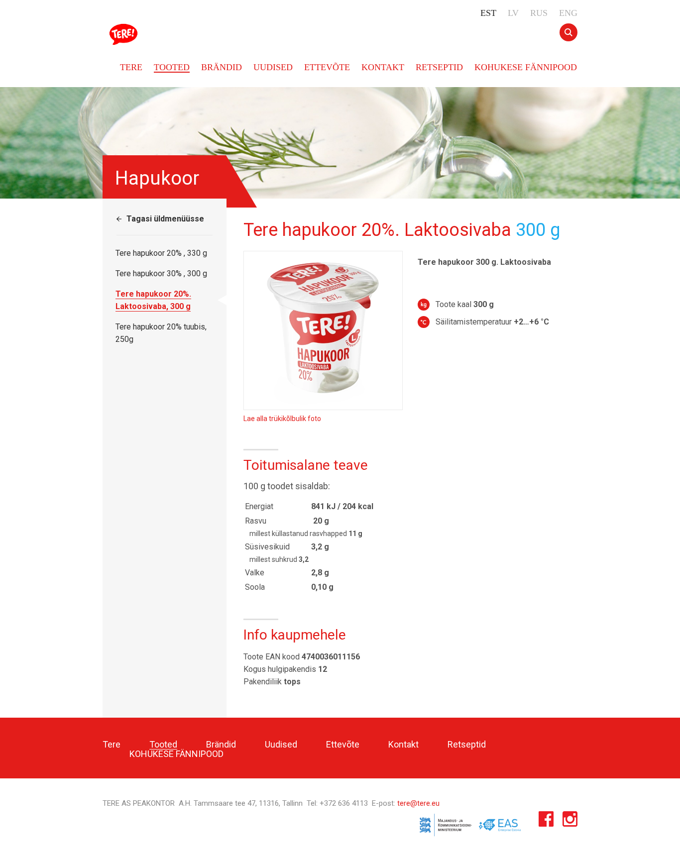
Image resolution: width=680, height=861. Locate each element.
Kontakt (382, 67)
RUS (539, 13)
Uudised (273, 67)
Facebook (546, 821)
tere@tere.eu (418, 803)
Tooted (172, 67)
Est (488, 13)
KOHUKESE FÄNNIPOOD (525, 67)
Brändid (221, 67)
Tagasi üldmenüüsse (165, 218)
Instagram (570, 821)
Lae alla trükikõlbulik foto (282, 419)
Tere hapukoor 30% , (161, 273)
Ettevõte (327, 67)
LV (513, 13)
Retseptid (439, 67)
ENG (568, 13)
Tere (125, 34)
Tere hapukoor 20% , (161, 253)
